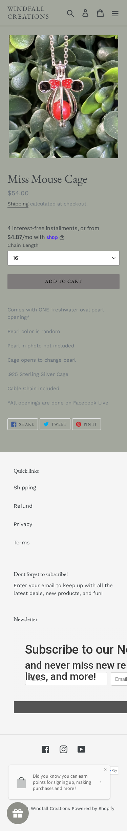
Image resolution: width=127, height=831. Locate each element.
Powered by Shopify (93, 808)
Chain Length (23, 245)
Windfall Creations (28, 13)
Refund (23, 506)
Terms (21, 542)
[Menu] (115, 13)
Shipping (17, 204)
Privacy (23, 524)
